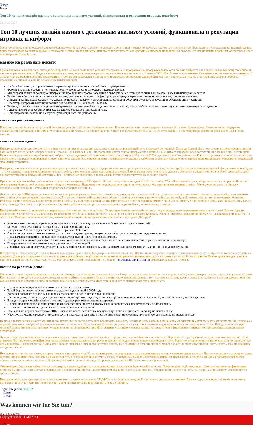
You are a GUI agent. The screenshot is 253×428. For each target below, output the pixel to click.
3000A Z (28, 389)
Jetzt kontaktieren (10, 413)
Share (7, 392)
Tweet (7, 395)
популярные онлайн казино (133, 259)
